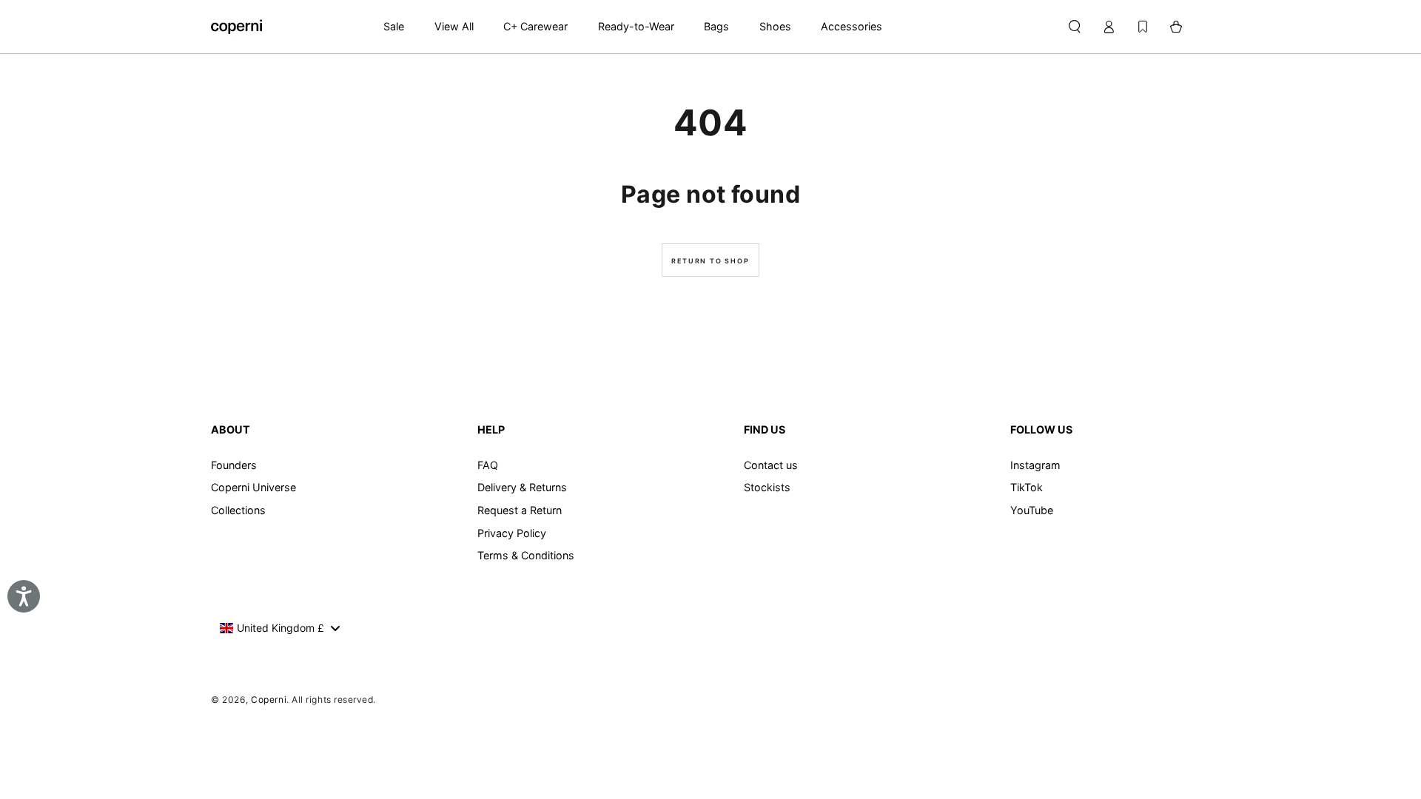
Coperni (268, 699)
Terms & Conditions (525, 555)
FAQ (487, 465)
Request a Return (519, 510)
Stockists (767, 487)
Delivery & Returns (522, 487)
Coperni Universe (253, 487)
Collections (238, 510)
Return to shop (710, 261)
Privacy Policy (511, 533)
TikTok (1026, 487)
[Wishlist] (1142, 26)
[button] (1074, 26)
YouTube (1031, 510)
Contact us (771, 465)
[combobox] (279, 628)
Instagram (1035, 465)
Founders (234, 465)
